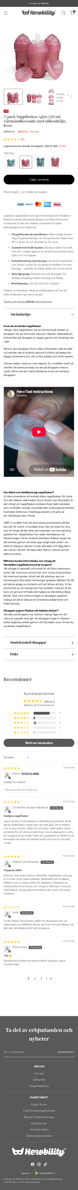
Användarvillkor (39, 1129)
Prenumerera (66, 1052)
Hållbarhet (39, 1079)
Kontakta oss (39, 1123)
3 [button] (41, 978)
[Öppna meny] (6, 13)
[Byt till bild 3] (55, 97)
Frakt (22, 191)
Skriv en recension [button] (39, 743)
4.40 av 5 (49, 701)
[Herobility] (39, 13)
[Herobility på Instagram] (39, 1164)
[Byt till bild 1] (13, 97)
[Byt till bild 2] (34, 97)
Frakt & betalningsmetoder (39, 1110)
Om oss (39, 1073)
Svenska (25, 1173)
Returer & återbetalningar (39, 1117)
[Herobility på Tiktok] (45, 1164)
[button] (12, 139)
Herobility (25, 1179)
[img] (12, 768)
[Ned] (71, 97)
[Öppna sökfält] (64, 13)
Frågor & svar (39, 1104)
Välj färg (9, 153)
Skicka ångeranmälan (39, 1135)
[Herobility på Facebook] (32, 1164)
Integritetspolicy (39, 1085)
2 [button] (34, 978)
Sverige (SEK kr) (47, 1173)
